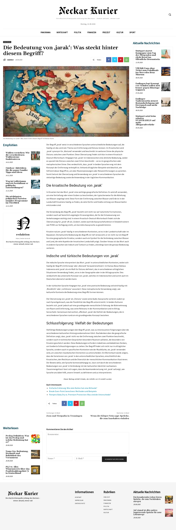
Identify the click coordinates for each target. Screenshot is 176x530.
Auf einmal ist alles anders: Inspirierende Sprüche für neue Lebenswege (147, 512)
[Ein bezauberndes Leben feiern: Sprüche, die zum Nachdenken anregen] (169, 500)
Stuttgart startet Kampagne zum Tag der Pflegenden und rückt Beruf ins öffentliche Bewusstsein (148, 55)
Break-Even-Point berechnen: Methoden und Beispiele (73, 391)
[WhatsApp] (126, 59)
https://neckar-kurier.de (23, 238)
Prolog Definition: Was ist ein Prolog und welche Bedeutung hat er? (17, 439)
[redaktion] (4, 60)
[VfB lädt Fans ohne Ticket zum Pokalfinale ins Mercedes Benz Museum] (165, 71)
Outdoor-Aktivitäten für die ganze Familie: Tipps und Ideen (17, 170)
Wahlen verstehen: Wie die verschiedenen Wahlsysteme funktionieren (18, 156)
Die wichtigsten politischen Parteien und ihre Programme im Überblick (17, 199)
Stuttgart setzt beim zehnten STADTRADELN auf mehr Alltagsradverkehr (146, 120)
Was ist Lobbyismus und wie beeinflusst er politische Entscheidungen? (17, 184)
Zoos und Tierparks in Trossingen (64, 416)
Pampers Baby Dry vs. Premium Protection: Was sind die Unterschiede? (80, 394)
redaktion (10, 60)
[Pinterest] (120, 59)
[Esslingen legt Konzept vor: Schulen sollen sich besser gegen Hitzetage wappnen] (165, 86)
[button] (170, 14)
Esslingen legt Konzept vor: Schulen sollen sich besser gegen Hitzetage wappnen (148, 86)
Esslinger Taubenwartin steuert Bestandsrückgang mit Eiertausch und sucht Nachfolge (147, 103)
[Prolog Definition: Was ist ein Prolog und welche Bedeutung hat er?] (35, 438)
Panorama (7, 42)
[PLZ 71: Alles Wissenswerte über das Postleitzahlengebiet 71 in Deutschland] (35, 469)
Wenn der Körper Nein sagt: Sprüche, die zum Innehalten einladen (109, 417)
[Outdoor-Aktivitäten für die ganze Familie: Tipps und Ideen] (35, 171)
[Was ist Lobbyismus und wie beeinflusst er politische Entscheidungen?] (35, 184)
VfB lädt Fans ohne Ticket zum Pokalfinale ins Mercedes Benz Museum (147, 71)
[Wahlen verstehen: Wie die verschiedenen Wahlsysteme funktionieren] (35, 155)
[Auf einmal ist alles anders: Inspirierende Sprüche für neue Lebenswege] (169, 513)
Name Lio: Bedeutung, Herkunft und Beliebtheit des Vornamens (17, 454)
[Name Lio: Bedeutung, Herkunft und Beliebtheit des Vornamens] (35, 454)
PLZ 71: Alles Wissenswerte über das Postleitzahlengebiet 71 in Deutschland (18, 470)
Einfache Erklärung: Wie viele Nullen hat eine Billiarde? (73, 388)
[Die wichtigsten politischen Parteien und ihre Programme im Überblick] (35, 199)
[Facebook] (108, 59)
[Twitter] (114, 59)
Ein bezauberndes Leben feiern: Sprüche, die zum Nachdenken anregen (147, 499)
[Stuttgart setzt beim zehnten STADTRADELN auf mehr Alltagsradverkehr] (165, 119)
